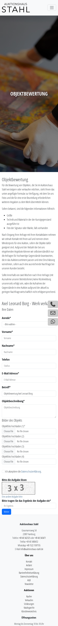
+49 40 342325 (24, 538)
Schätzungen (29, 604)
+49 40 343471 (40, 538)
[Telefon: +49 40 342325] (53, 304)
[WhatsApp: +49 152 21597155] (53, 322)
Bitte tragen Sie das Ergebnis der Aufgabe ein (26, 501)
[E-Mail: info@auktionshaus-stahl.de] (53, 313)
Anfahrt (29, 565)
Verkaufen (29, 600)
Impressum (29, 569)
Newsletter (29, 584)
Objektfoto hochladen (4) (13, 456)
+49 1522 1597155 (33, 545)
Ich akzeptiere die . (23, 471)
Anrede (6, 318)
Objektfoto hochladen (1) (13, 426)
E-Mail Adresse (10, 373)
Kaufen (29, 596)
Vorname (7, 332)
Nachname (8, 345)
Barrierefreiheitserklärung (29, 572)
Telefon (6, 359)
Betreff (6, 387)
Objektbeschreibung (13, 401)
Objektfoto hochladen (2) (13, 436)
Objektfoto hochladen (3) (13, 446)
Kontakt (29, 561)
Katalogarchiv (29, 607)
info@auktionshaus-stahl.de (32, 549)
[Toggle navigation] (51, 8)
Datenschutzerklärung (31, 471)
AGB (29, 580)
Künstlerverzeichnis (29, 611)
